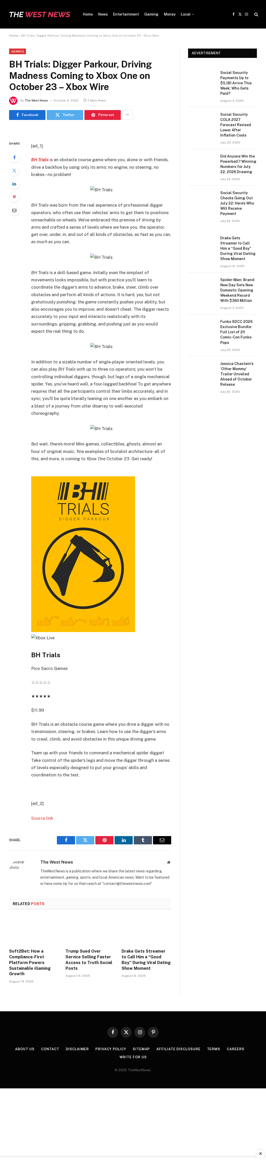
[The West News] (39, 14)
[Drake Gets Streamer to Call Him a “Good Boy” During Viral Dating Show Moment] (146, 930)
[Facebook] (14, 157)
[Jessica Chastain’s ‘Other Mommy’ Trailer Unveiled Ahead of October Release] (202, 370)
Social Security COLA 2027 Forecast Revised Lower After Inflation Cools (235, 124)
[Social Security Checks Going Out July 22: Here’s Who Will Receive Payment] (202, 199)
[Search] (255, 14)
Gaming (151, 14)
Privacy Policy (110, 1049)
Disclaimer (77, 1049)
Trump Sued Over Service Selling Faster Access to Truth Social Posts (88, 960)
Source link (42, 818)
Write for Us (133, 1057)
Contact (50, 1049)
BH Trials (40, 159)
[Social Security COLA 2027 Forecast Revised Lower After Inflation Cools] (202, 120)
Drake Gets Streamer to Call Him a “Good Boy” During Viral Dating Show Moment (146, 960)
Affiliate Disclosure (178, 1049)
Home (88, 14)
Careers (235, 1049)
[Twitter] (14, 170)
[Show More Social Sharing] (127, 115)
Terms (214, 1049)
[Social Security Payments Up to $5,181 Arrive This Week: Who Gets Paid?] (202, 79)
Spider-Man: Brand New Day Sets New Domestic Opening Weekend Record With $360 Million (237, 290)
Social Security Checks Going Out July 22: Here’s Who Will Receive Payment (237, 203)
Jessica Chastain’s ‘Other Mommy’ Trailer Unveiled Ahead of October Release (237, 374)
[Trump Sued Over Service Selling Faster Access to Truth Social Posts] (90, 930)
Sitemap (141, 1049)
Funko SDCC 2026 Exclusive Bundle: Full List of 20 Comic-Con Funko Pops (236, 332)
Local (186, 14)
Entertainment (126, 14)
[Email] (14, 210)
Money (170, 14)
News (103, 14)
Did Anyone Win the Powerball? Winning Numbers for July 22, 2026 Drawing (238, 164)
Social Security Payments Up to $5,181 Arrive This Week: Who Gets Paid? (236, 83)
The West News (36, 100)
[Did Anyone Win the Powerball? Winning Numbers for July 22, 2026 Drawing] (202, 162)
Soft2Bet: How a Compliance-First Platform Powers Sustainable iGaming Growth (30, 962)
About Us (24, 1049)
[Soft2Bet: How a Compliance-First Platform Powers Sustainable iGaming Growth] (34, 930)
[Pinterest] (14, 197)
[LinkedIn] (14, 184)
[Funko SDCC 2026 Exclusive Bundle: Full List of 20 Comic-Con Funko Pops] (202, 327)
